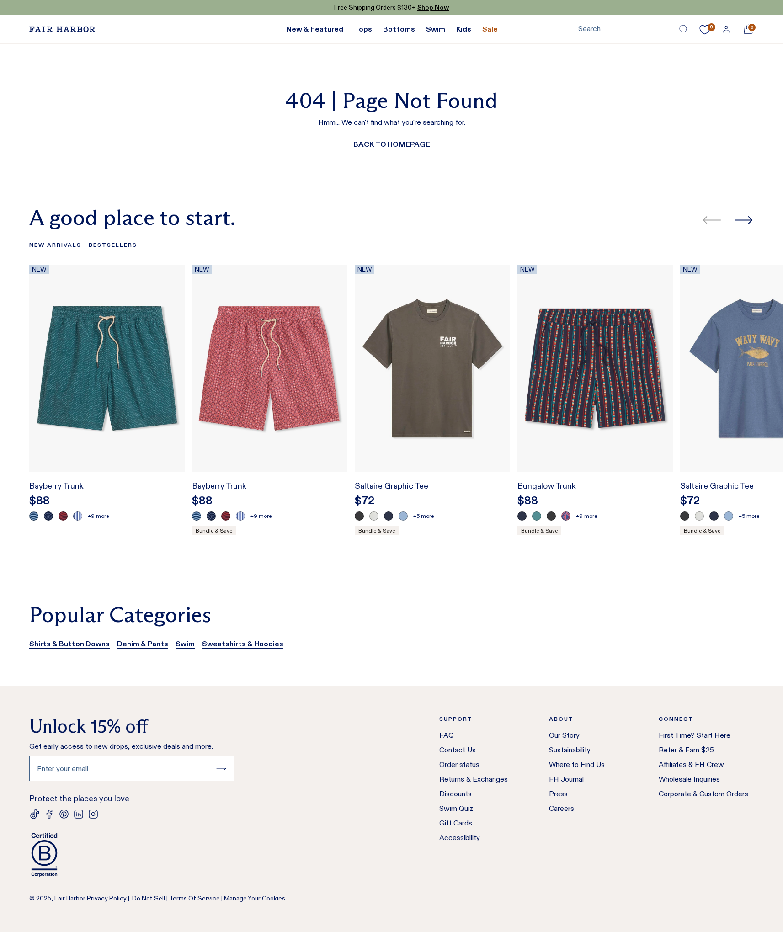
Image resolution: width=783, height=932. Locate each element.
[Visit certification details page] (131, 855)
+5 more (423, 515)
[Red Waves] (63, 516)
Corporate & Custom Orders (703, 793)
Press (558, 793)
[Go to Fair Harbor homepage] (62, 29)
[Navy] (388, 516)
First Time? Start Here (694, 735)
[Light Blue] (403, 516)
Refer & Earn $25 (686, 750)
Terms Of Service (194, 898)
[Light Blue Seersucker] (77, 516)
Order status (459, 764)
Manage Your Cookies (254, 898)
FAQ (446, 735)
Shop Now (433, 7)
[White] (373, 516)
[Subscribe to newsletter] (221, 768)
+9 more (98, 515)
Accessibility (459, 837)
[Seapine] (536, 516)
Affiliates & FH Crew (691, 764)
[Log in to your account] (726, 29)
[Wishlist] (705, 30)
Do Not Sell (148, 898)
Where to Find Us (577, 764)
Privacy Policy (107, 898)
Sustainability (570, 750)
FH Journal (566, 779)
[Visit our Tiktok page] (34, 814)
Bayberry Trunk (56, 486)
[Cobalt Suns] (565, 516)
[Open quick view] (168, 448)
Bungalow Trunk (546, 486)
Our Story (564, 735)
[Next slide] (743, 220)
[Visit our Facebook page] (49, 814)
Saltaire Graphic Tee (391, 486)
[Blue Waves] (33, 516)
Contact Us (457, 750)
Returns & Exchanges (473, 779)
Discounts (455, 793)
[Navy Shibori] (48, 516)
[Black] (359, 516)
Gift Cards (455, 823)
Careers (561, 808)
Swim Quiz (456, 808)
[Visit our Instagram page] (93, 814)
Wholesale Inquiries (689, 779)
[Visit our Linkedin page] (78, 814)
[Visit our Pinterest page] (64, 814)
